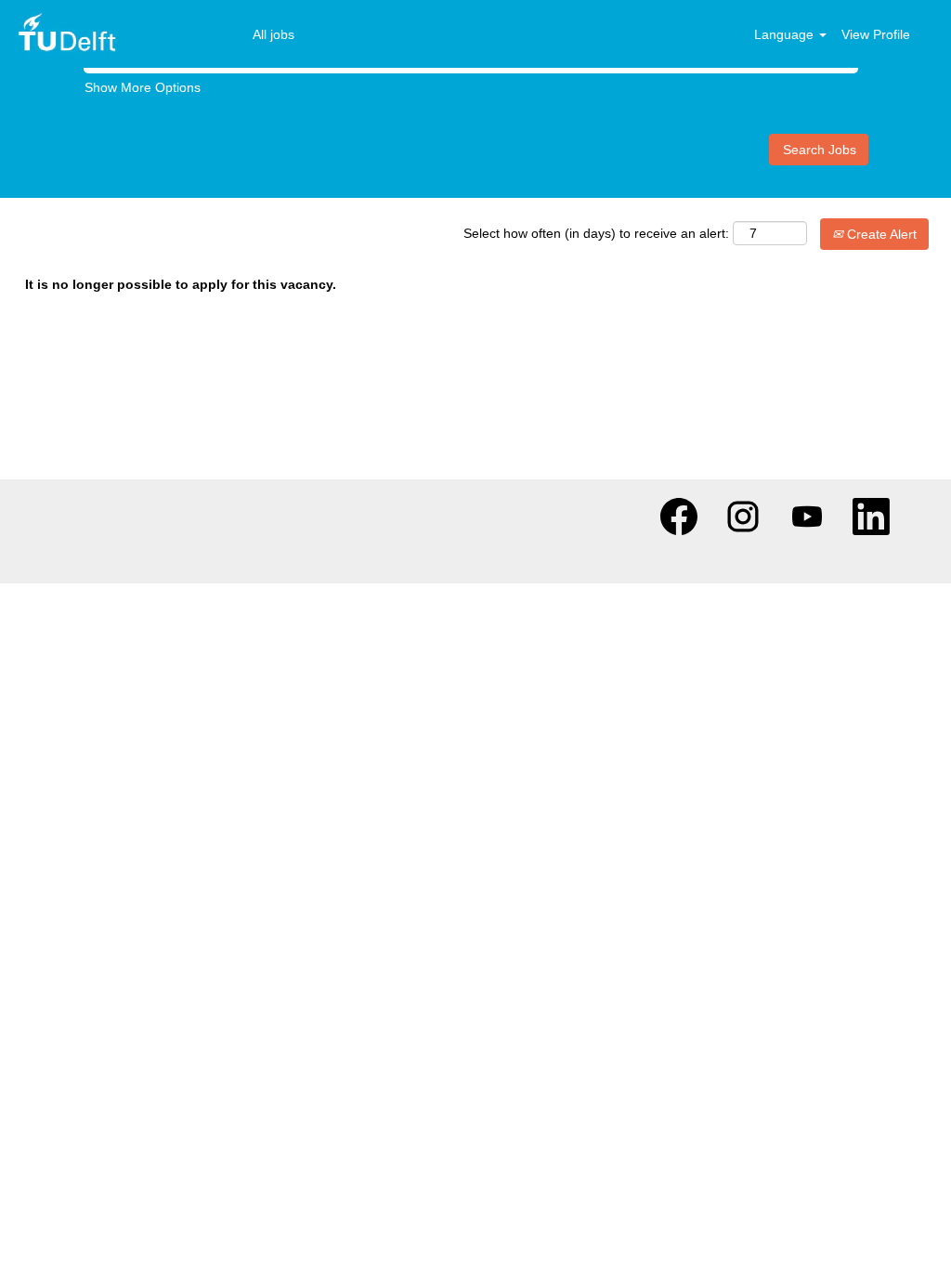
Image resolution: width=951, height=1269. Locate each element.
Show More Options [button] (143, 87)
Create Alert (880, 234)
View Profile (875, 34)
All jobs (273, 34)
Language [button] (785, 34)
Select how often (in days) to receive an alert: (596, 233)
